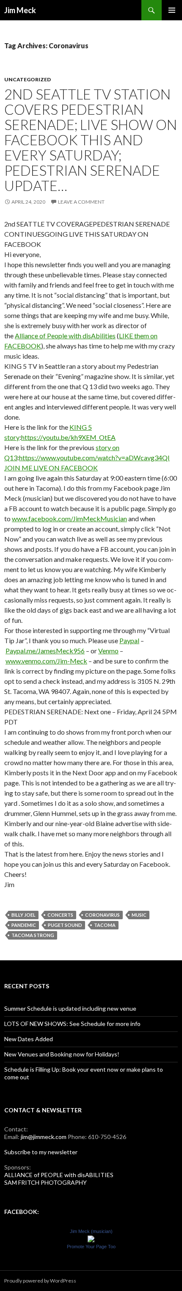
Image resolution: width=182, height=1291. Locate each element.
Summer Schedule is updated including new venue (70, 1008)
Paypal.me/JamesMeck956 (45, 651)
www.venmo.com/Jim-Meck (46, 661)
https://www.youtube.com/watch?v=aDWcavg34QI (94, 457)
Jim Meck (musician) (91, 1231)
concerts (60, 915)
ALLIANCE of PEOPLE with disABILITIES (58, 1174)
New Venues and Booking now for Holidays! (61, 1054)
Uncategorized (27, 79)
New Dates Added (28, 1038)
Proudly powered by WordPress (40, 1280)
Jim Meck (20, 10)
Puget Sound (65, 925)
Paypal (129, 640)
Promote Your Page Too (91, 1246)
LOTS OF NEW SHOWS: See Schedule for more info (72, 1023)
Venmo (108, 651)
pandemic (23, 925)
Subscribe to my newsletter (40, 1152)
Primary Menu (172, 10)
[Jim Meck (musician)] (91, 1238)
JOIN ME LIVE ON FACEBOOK (51, 468)
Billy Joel (23, 915)
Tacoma (105, 925)
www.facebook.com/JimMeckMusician (69, 518)
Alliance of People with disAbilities (65, 336)
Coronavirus (102, 915)
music (139, 915)
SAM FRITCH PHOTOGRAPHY (45, 1182)
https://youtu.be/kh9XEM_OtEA (68, 437)
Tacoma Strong (32, 935)
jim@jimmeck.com (43, 1136)
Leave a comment (81, 202)
